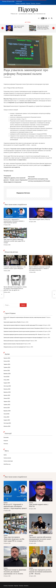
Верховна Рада (8, 99)
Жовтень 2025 (7, 389)
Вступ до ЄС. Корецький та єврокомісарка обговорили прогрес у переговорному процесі (14, 221)
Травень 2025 (7, 404)
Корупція (28, 3)
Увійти (5, 454)
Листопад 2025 (7, 386)
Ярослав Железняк (30, 102)
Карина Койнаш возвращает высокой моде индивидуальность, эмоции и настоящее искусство (39, 268)
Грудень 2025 (7, 382)
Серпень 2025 (7, 395)
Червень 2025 (7, 401)
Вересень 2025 (7, 392)
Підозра (28, 9)
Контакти (38, 3)
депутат (22, 102)
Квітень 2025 (7, 407)
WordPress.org (7, 464)
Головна (18, 3)
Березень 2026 (7, 373)
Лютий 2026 (6, 376)
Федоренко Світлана (23, 193)
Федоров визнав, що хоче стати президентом (14, 346)
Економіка (22, 3)
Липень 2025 (7, 398)
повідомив (11, 102)
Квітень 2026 (7, 370)
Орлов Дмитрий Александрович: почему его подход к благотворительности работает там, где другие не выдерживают (15, 289)
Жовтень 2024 (7, 426)
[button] (2, 28)
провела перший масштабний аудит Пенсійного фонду (36, 148)
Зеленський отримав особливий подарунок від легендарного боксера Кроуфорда (23, 337)
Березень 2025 (7, 410)
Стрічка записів (7, 458)
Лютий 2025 (6, 413)
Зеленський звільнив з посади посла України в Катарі (16, 340)
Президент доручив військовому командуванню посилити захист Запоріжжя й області (43, 28)
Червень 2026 (7, 364)
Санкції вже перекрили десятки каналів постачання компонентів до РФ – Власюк (23, 334)
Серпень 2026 (7, 358)
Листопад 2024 (7, 423)
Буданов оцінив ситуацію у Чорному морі (13, 343)
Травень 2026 (7, 367)
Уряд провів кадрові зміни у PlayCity (39, 219)
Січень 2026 (6, 379)
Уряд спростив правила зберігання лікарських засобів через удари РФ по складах (20, 28)
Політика (33, 3)
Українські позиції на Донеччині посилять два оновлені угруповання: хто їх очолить (23, 331)
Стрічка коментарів (8, 461)
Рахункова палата (15, 148)
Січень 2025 (6, 417)
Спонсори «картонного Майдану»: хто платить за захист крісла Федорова (14, 267)
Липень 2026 (7, 361)
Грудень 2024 (7, 420)
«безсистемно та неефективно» (17, 160)
